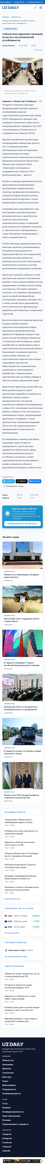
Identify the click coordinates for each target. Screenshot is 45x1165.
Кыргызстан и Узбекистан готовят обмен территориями (20, 997)
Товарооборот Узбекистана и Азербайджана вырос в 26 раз (18, 821)
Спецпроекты (19, 2)
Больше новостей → (13, 899)
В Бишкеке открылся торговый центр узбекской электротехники (22, 888)
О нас (5, 1103)
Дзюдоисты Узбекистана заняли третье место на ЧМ (19, 843)
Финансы (6, 1068)
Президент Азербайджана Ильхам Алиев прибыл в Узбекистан (20, 877)
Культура (6, 1077)
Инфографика (5, 2)
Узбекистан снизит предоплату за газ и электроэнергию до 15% (22, 975)
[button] (35, 7)
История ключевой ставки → (17, 957)
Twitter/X (22, 481)
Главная (5, 17)
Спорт (5, 1081)
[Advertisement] (22, 1161)
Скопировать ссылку (14, 486)
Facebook (36, 481)
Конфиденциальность (13, 1112)
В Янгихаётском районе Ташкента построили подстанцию (20, 866)
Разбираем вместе (35, 2)
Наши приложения (11, 1116)
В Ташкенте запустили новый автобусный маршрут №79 (18, 986)
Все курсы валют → (13, 933)
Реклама (6, 1120)
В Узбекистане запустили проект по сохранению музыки (21, 832)
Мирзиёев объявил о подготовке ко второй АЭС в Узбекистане (21, 1020)
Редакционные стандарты (15, 1124)
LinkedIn (6, 1151)
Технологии (8, 1073)
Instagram (7, 1138)
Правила (6, 1107)
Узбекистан (16, 17)
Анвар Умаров (8, 46)
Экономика (7, 1064)
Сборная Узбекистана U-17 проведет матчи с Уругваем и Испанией (22, 854)
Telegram (9, 481)
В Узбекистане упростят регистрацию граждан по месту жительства (22, 1008)
